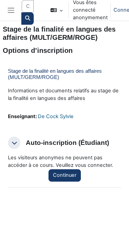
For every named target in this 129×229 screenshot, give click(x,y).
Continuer (64, 175)
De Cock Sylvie (56, 116)
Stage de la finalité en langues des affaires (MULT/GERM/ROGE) (55, 74)
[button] (56, 10)
